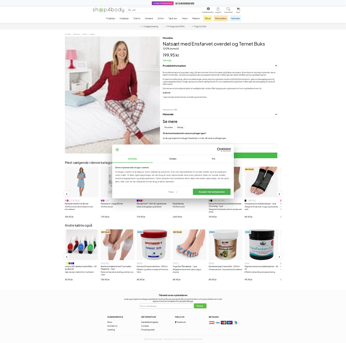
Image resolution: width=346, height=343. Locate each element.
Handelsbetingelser (149, 322)
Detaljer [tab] (173, 158)
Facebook (181, 322)
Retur (109, 322)
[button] (129, 10)
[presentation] (67, 194)
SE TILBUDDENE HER (184, 3)
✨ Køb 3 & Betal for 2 (162, 3)
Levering (111, 329)
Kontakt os (112, 326)
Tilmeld (199, 305)
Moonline (168, 38)
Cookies (145, 326)
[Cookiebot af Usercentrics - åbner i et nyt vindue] (219, 150)
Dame (85, 34)
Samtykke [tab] (132, 158)
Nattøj (92, 34)
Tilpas (171, 192)
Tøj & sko (76, 34)
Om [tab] (213, 158)
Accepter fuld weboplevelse (212, 192)
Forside (68, 34)
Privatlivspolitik (148, 329)
